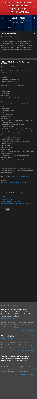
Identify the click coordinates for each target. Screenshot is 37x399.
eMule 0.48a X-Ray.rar (7, 199)
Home (9, 27)
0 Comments (19, 67)
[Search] (35, 18)
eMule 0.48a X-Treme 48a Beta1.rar (11, 182)
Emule (7, 209)
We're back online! (9, 33)
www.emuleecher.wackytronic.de (20, 176)
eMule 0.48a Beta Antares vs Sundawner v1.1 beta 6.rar (16, 203)
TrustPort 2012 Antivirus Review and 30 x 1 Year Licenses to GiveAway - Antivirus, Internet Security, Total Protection (16, 358)
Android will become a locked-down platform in (18, 5)
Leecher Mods (18, 18)
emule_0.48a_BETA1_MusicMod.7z (11, 201)
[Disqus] (18, 232)
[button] (35, 33)
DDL (29, 182)
